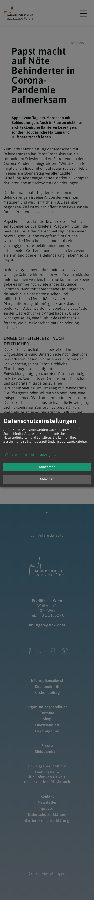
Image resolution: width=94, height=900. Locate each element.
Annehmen (47, 467)
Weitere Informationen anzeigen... (31, 455)
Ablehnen (47, 479)
